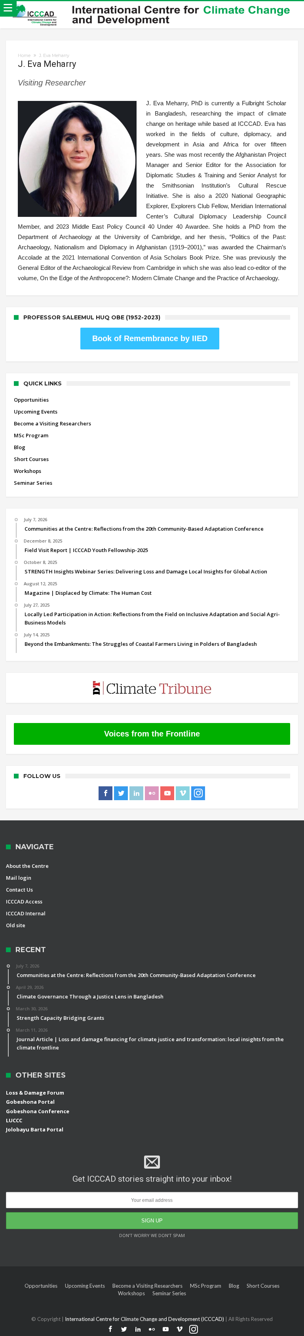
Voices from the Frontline (152, 734)
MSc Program (31, 435)
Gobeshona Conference (37, 1111)
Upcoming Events (35, 411)
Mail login (18, 877)
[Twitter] (121, 793)
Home (24, 55)
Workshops (27, 470)
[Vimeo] (183, 793)
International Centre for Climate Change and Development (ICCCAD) (145, 1319)
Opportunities (31, 399)
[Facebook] (105, 793)
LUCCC (14, 1120)
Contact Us (19, 889)
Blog (19, 447)
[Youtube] (167, 793)
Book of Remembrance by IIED (149, 338)
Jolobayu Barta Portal (34, 1129)
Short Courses (31, 459)
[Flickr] (152, 793)
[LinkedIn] (136, 793)
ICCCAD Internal (26, 913)
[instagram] (198, 793)
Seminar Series (33, 482)
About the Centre (27, 865)
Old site (15, 925)
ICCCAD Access (24, 901)
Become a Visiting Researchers (52, 423)
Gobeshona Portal (30, 1101)
